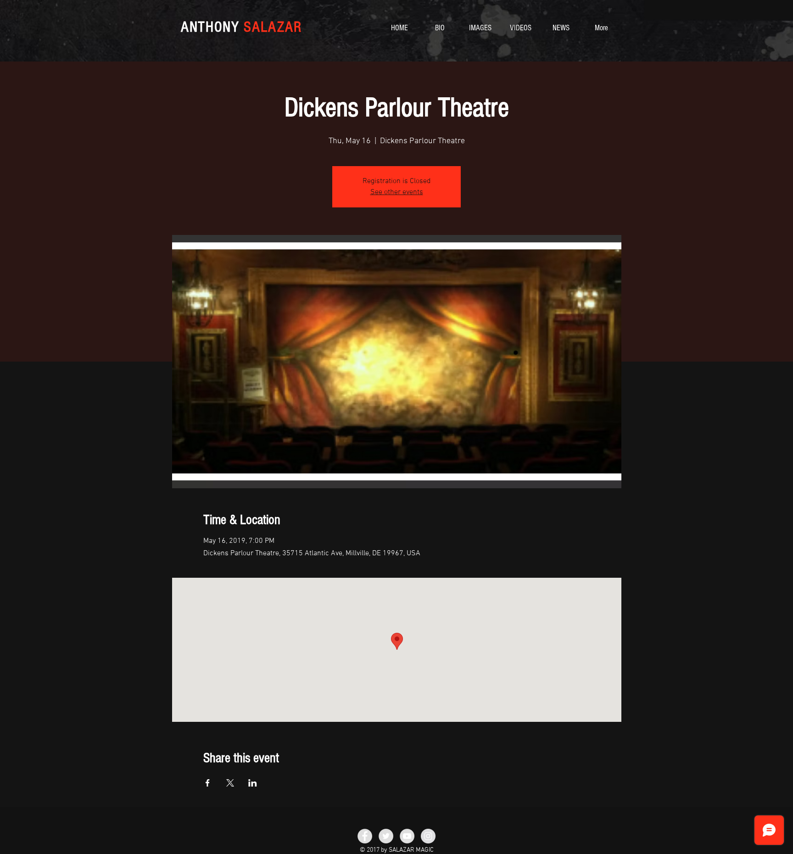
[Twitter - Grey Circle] (386, 836)
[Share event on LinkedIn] (252, 783)
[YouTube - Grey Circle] (407, 836)
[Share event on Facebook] (207, 783)
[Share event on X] (230, 783)
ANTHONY (241, 26)
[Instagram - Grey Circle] (428, 836)
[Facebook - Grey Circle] (364, 836)
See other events (396, 192)
